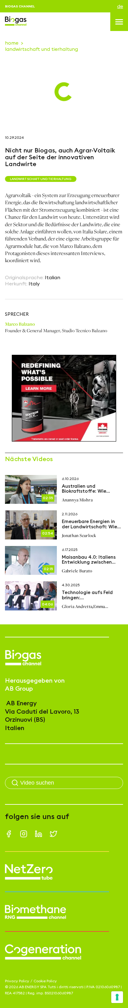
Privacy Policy (17, 981)
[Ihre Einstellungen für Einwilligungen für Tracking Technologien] (117, 997)
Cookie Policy (45, 981)
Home (11, 43)
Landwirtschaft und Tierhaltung (41, 49)
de (120, 6)
